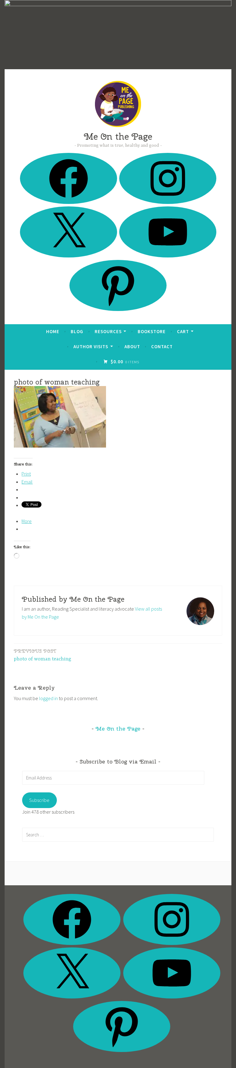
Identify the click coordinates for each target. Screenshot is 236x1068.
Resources (108, 331)
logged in (48, 698)
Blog (77, 331)
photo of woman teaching (42, 655)
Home (52, 331)
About (132, 346)
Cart (183, 331)
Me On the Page (118, 136)
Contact (162, 346)
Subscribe (39, 800)
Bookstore (152, 331)
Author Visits (90, 346)
